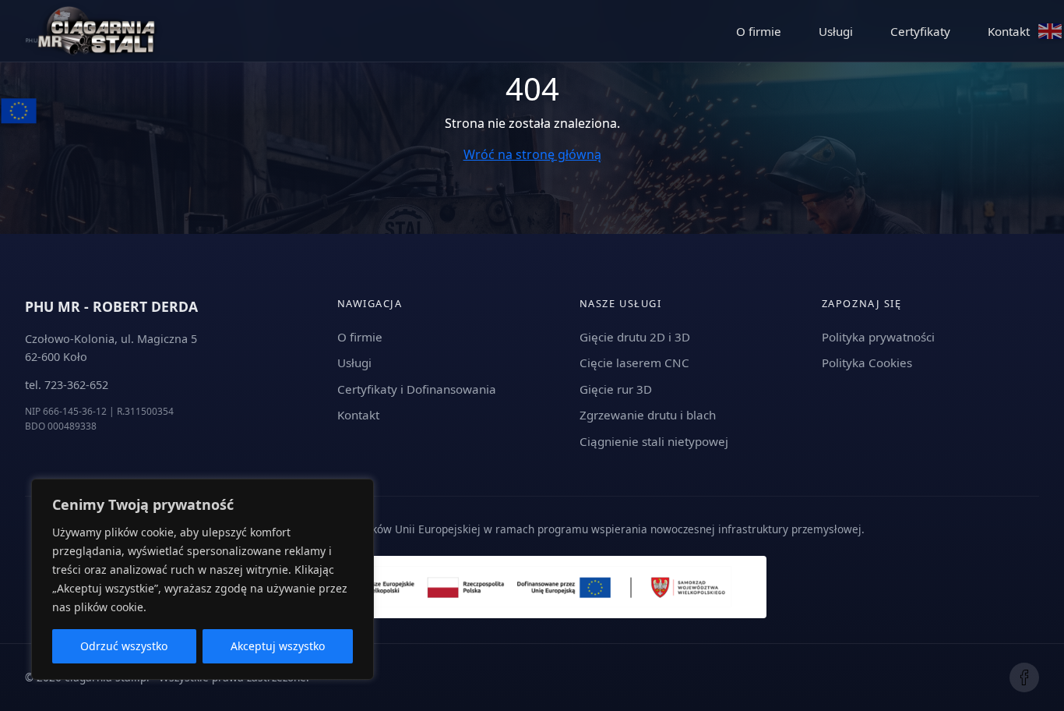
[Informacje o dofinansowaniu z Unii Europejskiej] (21, 106)
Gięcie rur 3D (616, 389)
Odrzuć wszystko (123, 645)
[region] (202, 579)
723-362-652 (76, 384)
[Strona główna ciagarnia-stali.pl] (91, 31)
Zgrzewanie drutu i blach (648, 415)
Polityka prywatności (878, 337)
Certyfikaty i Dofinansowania (416, 389)
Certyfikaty (920, 31)
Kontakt (1009, 31)
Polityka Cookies (867, 362)
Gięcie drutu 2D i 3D (635, 337)
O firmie (758, 31)
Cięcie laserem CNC (634, 362)
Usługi (836, 31)
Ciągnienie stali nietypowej (654, 441)
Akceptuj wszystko (278, 645)
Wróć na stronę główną (532, 154)
